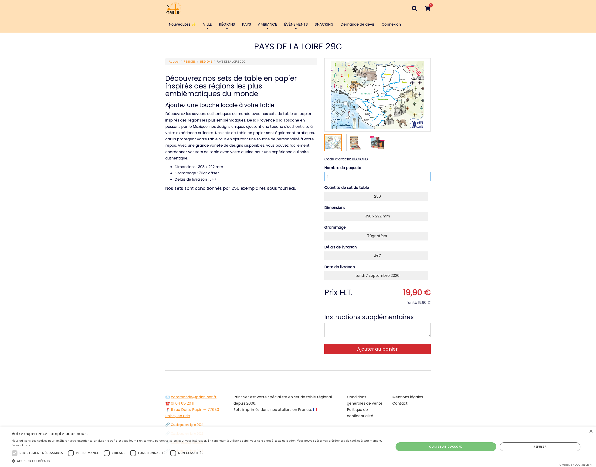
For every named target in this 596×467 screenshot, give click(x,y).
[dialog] (298, 446)
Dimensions (334, 207)
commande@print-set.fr (194, 397)
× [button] (591, 431)
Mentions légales (407, 397)
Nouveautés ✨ (182, 24)
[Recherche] (414, 8)
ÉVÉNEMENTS (296, 24)
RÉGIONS (227, 24)
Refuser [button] (539, 447)
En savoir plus (21, 445)
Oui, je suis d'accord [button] (445, 447)
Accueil (174, 62)
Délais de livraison (340, 247)
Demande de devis (358, 24)
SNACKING (324, 24)
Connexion (391, 24)
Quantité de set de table (346, 187)
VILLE (207, 24)
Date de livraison (339, 267)
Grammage (335, 227)
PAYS (246, 24)
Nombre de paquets (342, 167)
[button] (197, 461)
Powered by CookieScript (575, 464)
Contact (400, 403)
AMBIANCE (267, 24)
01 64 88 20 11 (182, 403)
